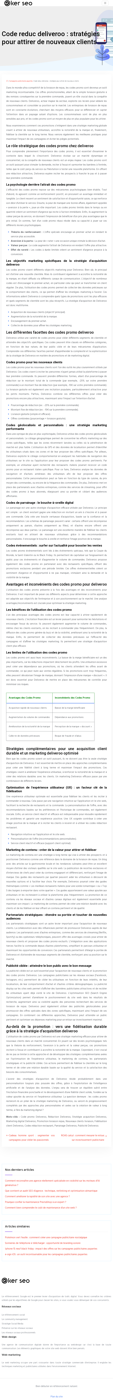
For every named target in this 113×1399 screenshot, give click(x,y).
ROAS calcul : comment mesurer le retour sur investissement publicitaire (82, 1138)
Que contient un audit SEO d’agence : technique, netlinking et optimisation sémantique (51, 1191)
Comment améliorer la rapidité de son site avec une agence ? (37, 1197)
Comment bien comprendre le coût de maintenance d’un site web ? (41, 1208)
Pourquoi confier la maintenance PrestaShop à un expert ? (35, 1202)
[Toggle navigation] (105, 3)
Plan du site (56, 1397)
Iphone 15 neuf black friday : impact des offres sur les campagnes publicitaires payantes (51, 1249)
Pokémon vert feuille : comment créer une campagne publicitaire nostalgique (46, 1238)
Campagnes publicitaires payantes (21, 81)
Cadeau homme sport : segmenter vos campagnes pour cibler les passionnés (32, 1138)
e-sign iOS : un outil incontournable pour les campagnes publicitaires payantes (46, 1254)
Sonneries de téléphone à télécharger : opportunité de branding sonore (42, 1243)
